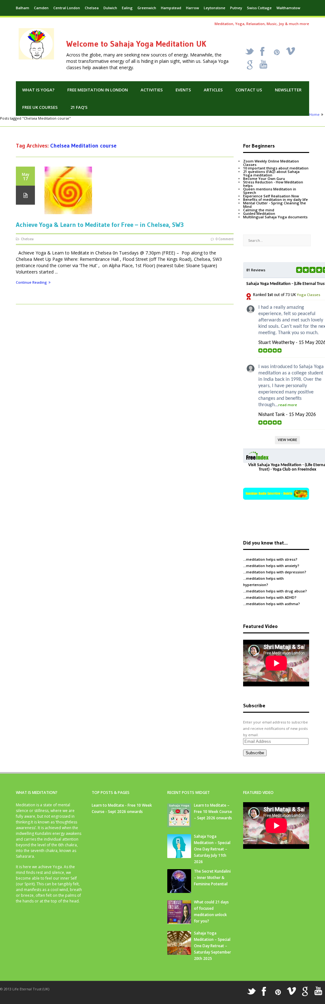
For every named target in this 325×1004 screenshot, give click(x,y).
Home (314, 114)
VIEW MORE (287, 440)
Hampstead (171, 7)
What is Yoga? (38, 90)
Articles (213, 90)
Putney (236, 7)
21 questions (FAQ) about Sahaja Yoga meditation (271, 173)
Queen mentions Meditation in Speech (269, 191)
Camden (41, 7)
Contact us (248, 90)
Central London (66, 7)
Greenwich (146, 7)
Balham (22, 7)
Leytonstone (214, 7)
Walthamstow (288, 7)
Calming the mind (258, 210)
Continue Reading (31, 283)
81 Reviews (255, 270)
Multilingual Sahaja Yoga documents (275, 217)
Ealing (127, 7)
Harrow (192, 7)
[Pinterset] (276, 52)
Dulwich (110, 7)
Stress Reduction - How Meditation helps (273, 184)
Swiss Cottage (259, 7)
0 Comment (225, 239)
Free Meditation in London (97, 90)
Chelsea (92, 7)
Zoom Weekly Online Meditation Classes (271, 163)
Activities (152, 90)
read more (287, 404)
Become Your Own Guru (264, 178)
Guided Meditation (259, 213)
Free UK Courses (40, 107)
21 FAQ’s (79, 107)
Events (183, 90)
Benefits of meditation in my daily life (275, 199)
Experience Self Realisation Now (271, 196)
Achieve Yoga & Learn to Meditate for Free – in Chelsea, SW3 (100, 224)
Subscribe (255, 752)
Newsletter (288, 90)
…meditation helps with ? (270, 559)
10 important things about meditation (275, 168)
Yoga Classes (308, 294)
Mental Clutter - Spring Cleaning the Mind (274, 205)
